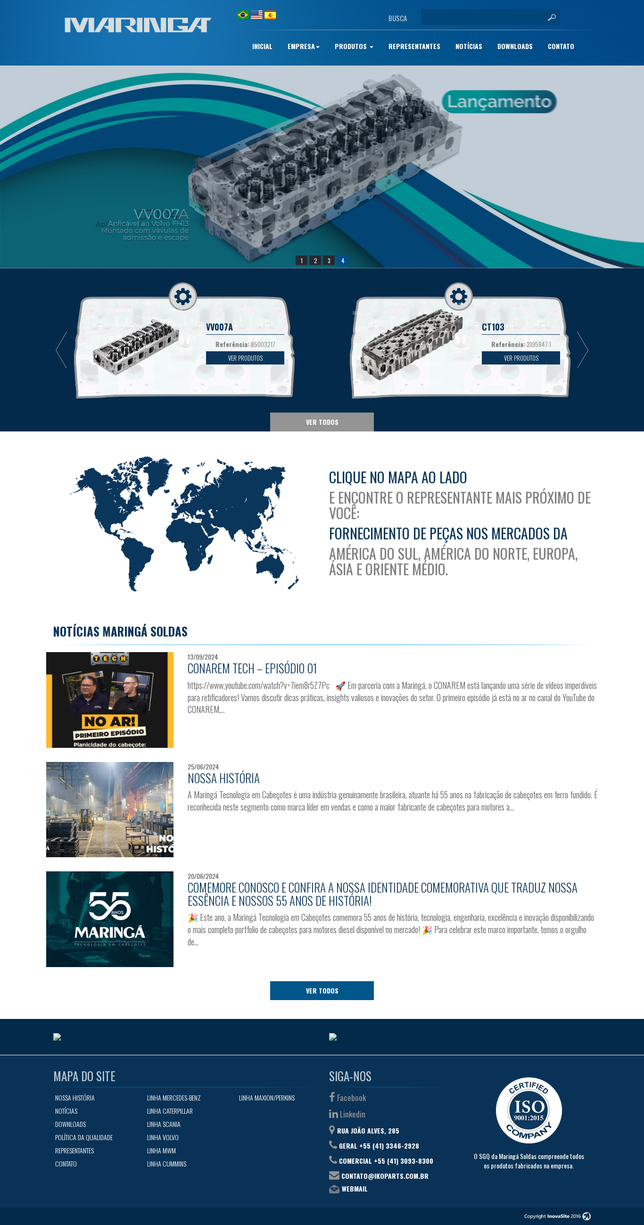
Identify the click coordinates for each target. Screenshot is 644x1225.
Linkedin (351, 1114)
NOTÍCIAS (468, 46)
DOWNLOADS (515, 46)
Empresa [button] (301, 46)
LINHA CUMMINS (166, 1163)
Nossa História (224, 777)
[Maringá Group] (138, 25)
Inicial (262, 46)
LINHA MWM (161, 1150)
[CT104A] (322, 167)
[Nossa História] (109, 810)
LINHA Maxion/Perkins (267, 1097)
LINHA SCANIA (164, 1124)
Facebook (350, 1097)
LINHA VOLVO (163, 1137)
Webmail (355, 1188)
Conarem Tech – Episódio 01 (252, 668)
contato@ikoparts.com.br (385, 1176)
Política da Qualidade (84, 1137)
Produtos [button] (352, 46)
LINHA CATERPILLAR (170, 1111)
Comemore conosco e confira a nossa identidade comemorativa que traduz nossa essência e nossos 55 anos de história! (383, 893)
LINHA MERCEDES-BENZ (174, 1097)
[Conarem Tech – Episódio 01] (109, 700)
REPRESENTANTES (414, 46)
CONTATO (561, 46)
